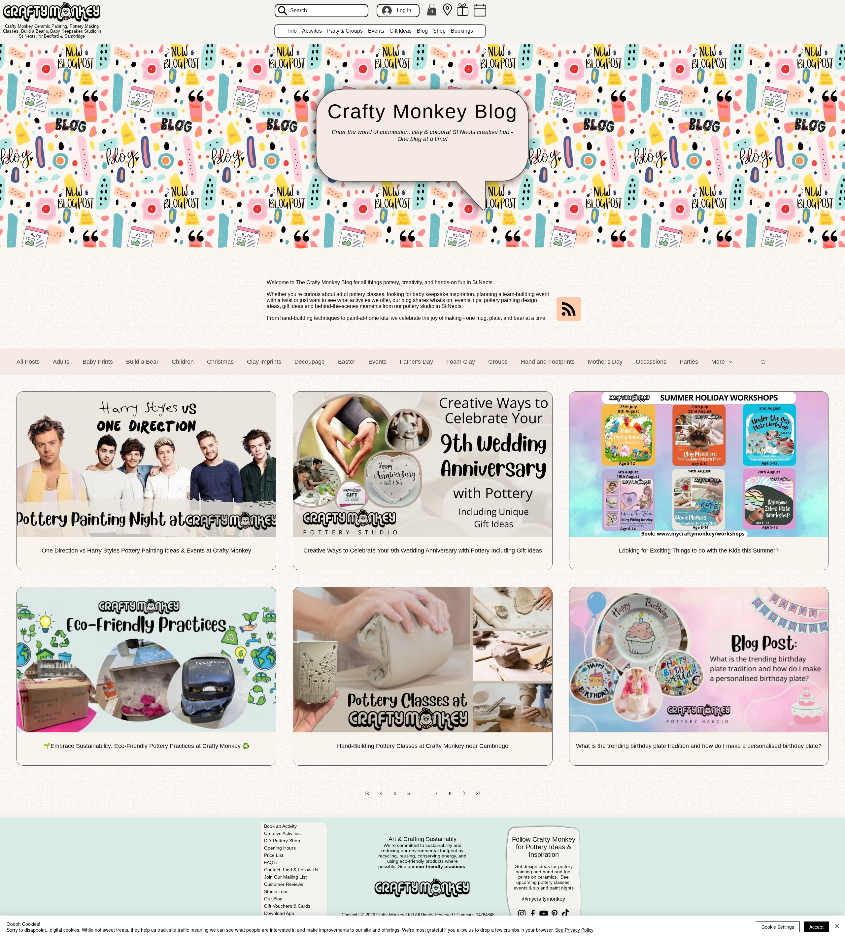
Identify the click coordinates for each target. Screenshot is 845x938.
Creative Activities (282, 833)
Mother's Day (605, 361)
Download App (279, 913)
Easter (346, 361)
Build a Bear (142, 361)
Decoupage (309, 361)
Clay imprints (264, 361)
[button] (432, 10)
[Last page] (478, 793)
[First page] (367, 793)
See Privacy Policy (574, 929)
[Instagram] (522, 914)
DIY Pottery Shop (282, 840)
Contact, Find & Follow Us (291, 869)
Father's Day (416, 361)
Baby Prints (98, 361)
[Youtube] (544, 914)
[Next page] (464, 793)
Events (377, 361)
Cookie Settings (777, 926)
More (718, 361)
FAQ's (270, 862)
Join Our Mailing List (285, 877)
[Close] (837, 927)
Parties (689, 361)
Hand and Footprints (548, 361)
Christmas (220, 361)
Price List (273, 855)
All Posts (28, 361)
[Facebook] (533, 914)
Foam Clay (460, 361)
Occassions (651, 361)
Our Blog (273, 898)
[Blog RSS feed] (569, 309)
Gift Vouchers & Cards (287, 906)
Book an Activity (280, 826)
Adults (61, 361)
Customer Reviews (283, 884)
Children (183, 361)
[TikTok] (565, 914)
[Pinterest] (554, 914)
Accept (816, 926)
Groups (498, 361)
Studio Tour (276, 891)
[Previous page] (381, 793)
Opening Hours (280, 848)
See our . (432, 866)
